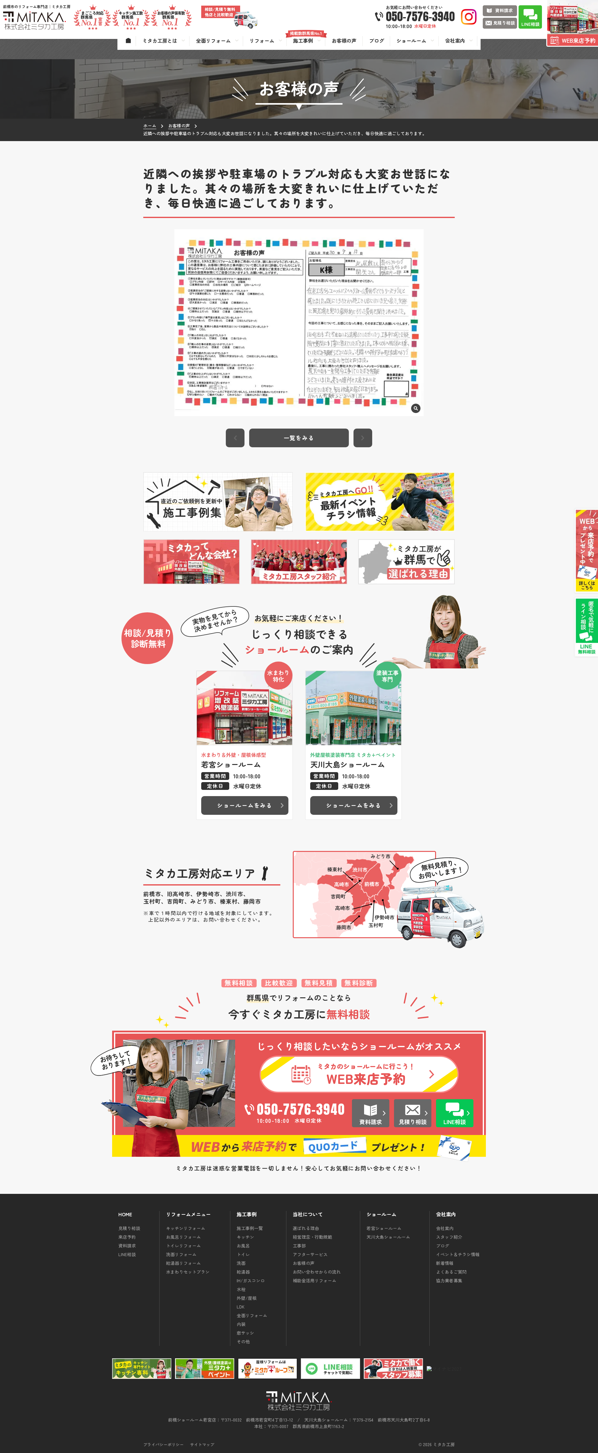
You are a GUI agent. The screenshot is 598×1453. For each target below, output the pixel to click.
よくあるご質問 (451, 1272)
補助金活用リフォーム (314, 1280)
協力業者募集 (449, 1280)
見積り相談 (129, 1228)
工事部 (299, 1245)
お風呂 (243, 1245)
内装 (241, 1324)
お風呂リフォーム (183, 1237)
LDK (240, 1306)
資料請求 (127, 1245)
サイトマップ (202, 1444)
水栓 (241, 1289)
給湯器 (243, 1272)
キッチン (245, 1237)
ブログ (442, 1245)
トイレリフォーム (183, 1245)
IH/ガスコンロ (251, 1280)
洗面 (241, 1263)
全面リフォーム (252, 1315)
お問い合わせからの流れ (317, 1272)
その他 (243, 1341)
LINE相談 (127, 1254)
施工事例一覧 (250, 1228)
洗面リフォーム (181, 1254)
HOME (125, 1214)
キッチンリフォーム (185, 1228)
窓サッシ (245, 1333)
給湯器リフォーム (183, 1263)
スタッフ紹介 (449, 1237)
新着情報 (444, 1263)
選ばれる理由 (306, 1228)
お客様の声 (304, 1263)
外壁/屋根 (247, 1298)
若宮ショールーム (384, 1228)
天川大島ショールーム (388, 1237)
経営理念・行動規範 (312, 1237)
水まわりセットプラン (188, 1272)
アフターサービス (310, 1254)
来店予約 (127, 1237)
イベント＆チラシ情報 (458, 1254)
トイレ (243, 1254)
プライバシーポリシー (163, 1444)
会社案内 (444, 1228)
